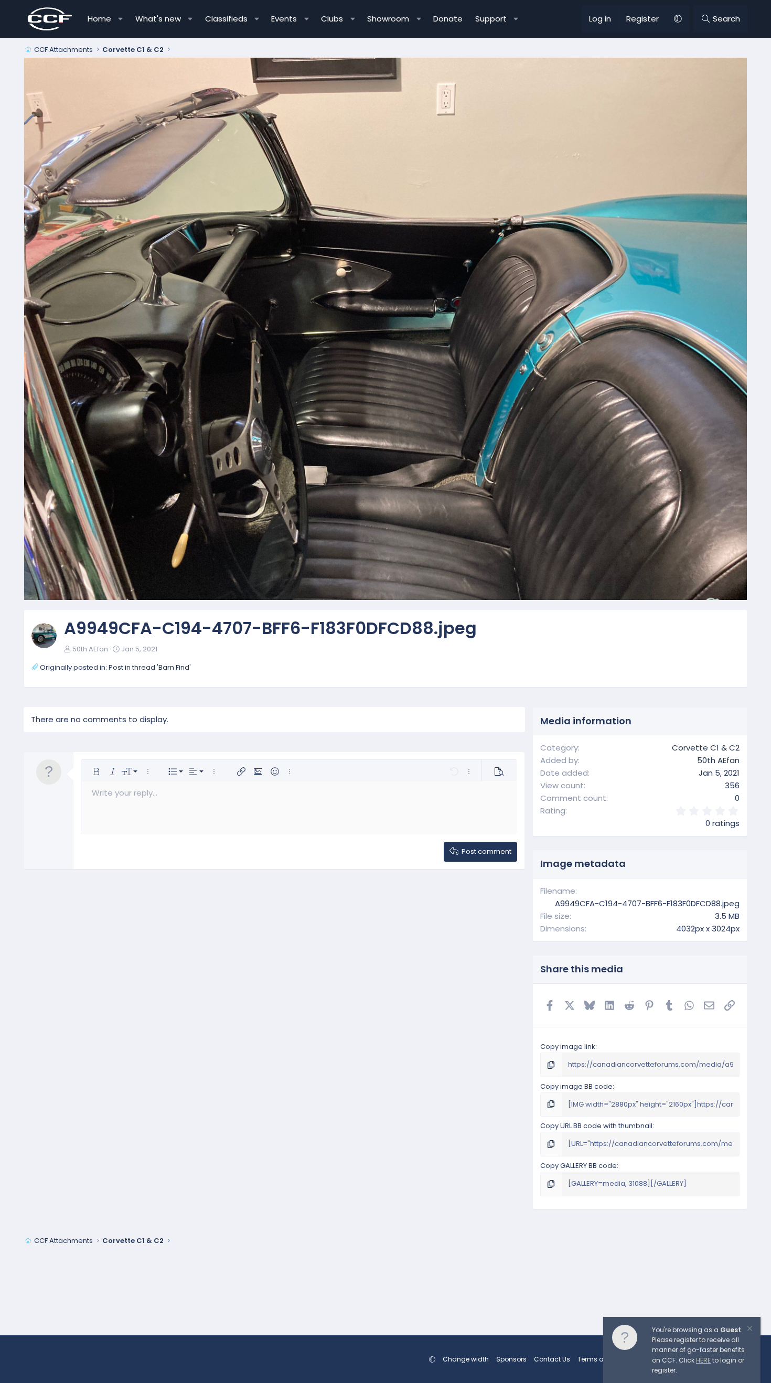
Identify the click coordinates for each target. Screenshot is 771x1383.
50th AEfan (90, 649)
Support (491, 18)
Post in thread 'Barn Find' (150, 667)
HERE (703, 1360)
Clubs (332, 18)
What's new (158, 18)
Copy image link (567, 1047)
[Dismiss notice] (749, 1330)
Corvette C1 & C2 (706, 747)
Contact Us (552, 1359)
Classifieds (226, 18)
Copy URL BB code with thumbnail (596, 1126)
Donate (448, 18)
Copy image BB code (576, 1086)
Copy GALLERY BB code (578, 1166)
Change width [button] (466, 1359)
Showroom (388, 18)
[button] (121, 19)
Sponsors (511, 1359)
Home (99, 18)
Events (284, 18)
